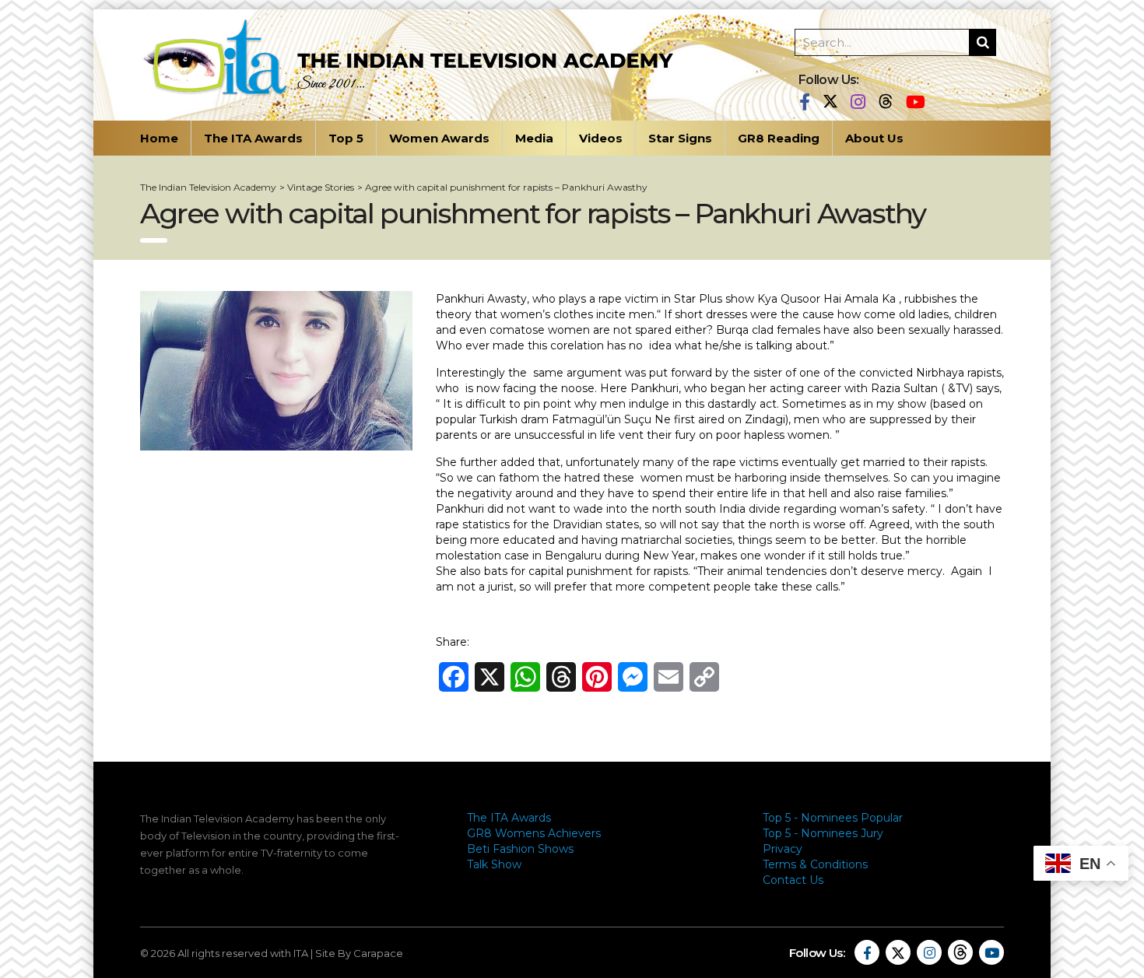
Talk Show (494, 864)
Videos (601, 138)
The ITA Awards (253, 138)
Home (159, 138)
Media (534, 138)
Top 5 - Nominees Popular (833, 818)
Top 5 (345, 138)
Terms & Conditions (815, 864)
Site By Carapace (359, 953)
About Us (874, 138)
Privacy (782, 849)
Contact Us (793, 880)
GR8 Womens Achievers (534, 833)
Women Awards (439, 138)
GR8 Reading (778, 138)
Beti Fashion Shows (520, 849)
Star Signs (680, 138)
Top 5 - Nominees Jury (823, 833)
